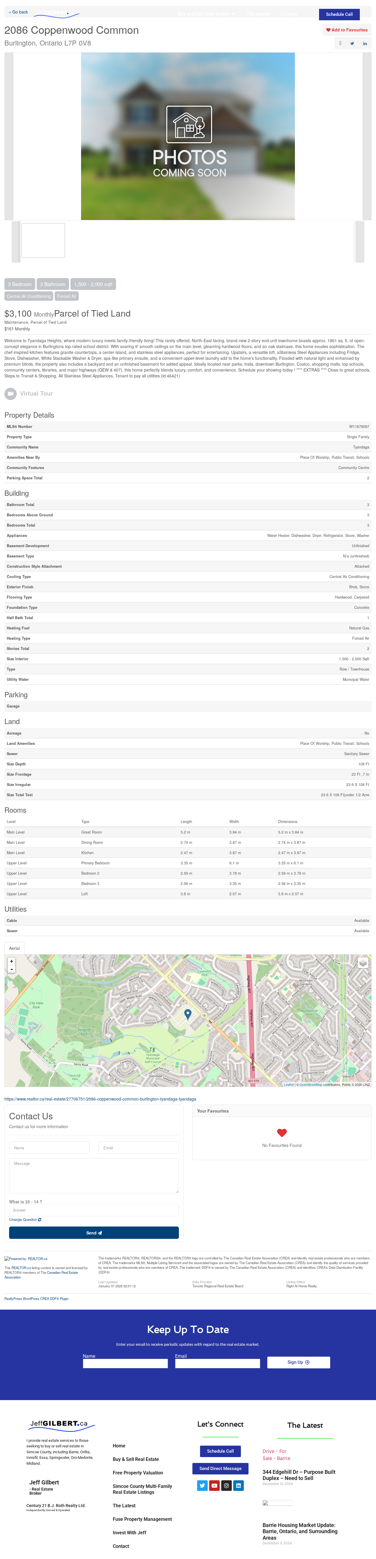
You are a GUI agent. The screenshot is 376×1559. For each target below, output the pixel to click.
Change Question (23, 1219)
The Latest (257, 14)
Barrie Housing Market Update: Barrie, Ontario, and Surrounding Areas (300, 1531)
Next (366, 136)
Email (181, 1356)
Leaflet (289, 1084)
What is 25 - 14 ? (25, 1201)
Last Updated (108, 1281)
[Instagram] (226, 1485)
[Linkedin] (238, 1485)
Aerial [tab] (14, 948)
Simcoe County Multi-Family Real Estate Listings (142, 1489)
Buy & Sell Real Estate (136, 1459)
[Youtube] (214, 1485)
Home (119, 1446)
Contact (289, 14)
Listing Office (295, 1281)
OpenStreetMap (311, 1084)
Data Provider (202, 1281)
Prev (9, 136)
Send (92, 1233)
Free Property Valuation (138, 1473)
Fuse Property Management (142, 1519)
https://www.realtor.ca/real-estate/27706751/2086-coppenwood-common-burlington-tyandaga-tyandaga (100, 1099)
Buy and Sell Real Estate (203, 14)
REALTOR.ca (21, 1267)
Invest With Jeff (129, 1533)
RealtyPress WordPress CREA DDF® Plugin (36, 1298)
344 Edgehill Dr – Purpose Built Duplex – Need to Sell (299, 1475)
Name (89, 1356)
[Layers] (363, 962)
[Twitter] (202, 1485)
